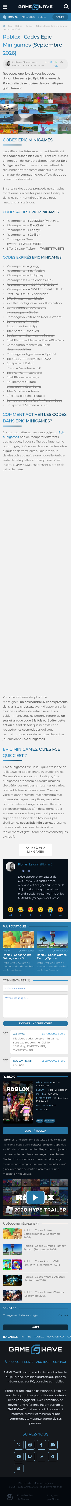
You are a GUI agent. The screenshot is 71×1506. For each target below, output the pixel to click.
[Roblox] (18, 1102)
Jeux (10, 26)
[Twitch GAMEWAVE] (30, 1456)
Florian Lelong (30, 62)
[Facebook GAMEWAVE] (41, 1445)
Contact (59, 1362)
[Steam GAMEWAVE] (41, 1456)
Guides (29, 26)
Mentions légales (43, 1483)
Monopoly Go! (55, 1336)
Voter (35, 1327)
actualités (28, 17)
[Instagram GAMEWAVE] (30, 1445)
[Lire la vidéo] (35, 1197)
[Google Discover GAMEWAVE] (53, 1456)
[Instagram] (28, 871)
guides (42, 17)
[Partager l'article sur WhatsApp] (56, 62)
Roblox (19, 26)
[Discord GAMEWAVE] (53, 1445)
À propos (12, 1362)
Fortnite (26, 1336)
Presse (27, 1362)
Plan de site (24, 1483)
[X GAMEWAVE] (18, 1445)
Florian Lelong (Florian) (35, 864)
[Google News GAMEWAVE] (18, 1468)
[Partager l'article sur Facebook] (46, 62)
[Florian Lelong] (8, 64)
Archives (43, 1362)
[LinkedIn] (23, 871)
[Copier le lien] (61, 62)
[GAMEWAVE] (36, 7)
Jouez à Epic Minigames (35, 850)
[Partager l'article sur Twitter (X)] (51, 62)
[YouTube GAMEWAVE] (18, 1456)
